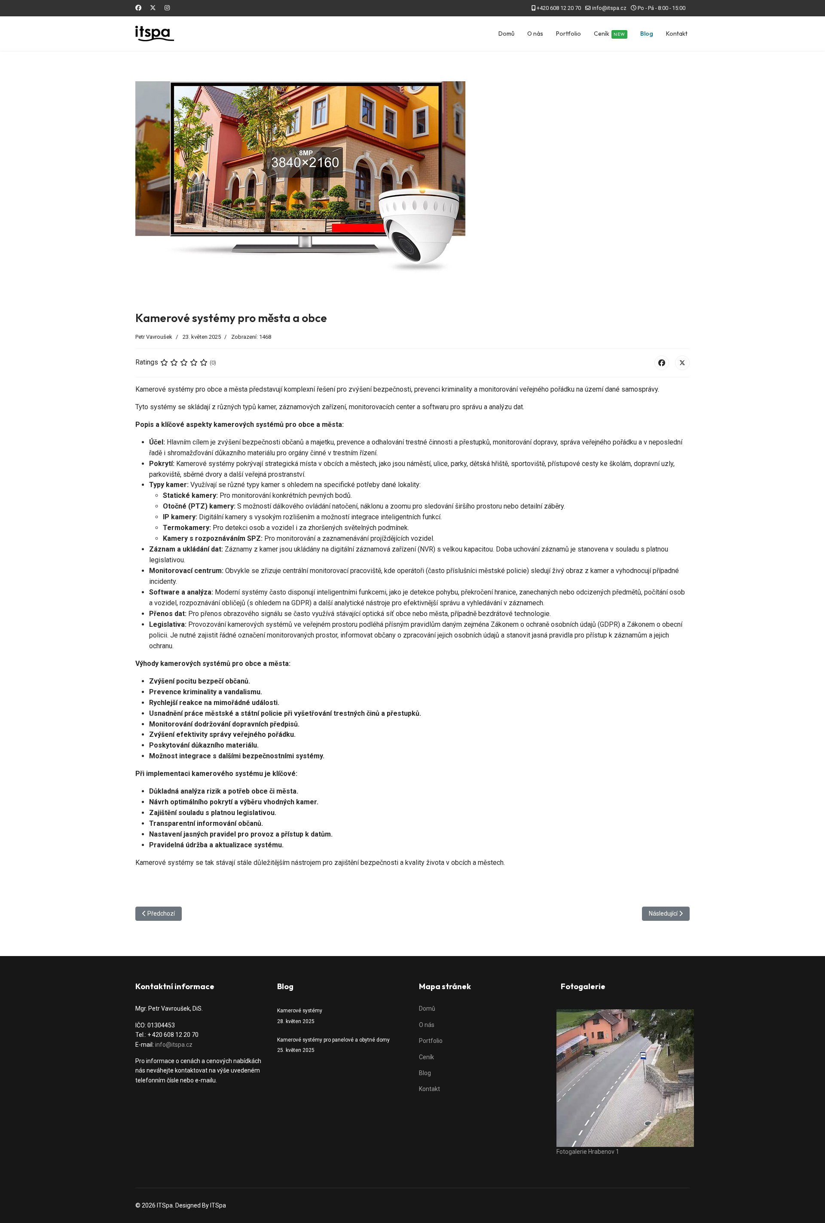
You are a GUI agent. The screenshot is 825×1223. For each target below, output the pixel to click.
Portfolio (568, 33)
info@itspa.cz (609, 8)
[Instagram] (167, 7)
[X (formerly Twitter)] (682, 363)
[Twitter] (153, 7)
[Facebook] (138, 7)
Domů (506, 33)
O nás (535, 33)
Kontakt (677, 33)
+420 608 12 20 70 (559, 8)
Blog (646, 33)
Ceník (609, 33)
